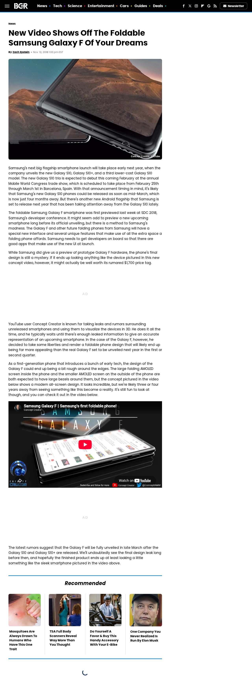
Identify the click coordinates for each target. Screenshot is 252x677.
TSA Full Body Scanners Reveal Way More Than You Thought (63, 638)
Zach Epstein (21, 52)
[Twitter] (190, 5)
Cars (124, 6)
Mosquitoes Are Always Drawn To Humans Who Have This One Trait (23, 640)
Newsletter (236, 6)
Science (75, 6)
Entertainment (101, 6)
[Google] (208, 5)
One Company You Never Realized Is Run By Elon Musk (145, 636)
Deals (158, 6)
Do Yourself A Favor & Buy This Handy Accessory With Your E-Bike (104, 638)
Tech (57, 6)
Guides (140, 6)
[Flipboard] (202, 5)
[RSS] (215, 5)
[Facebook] (183, 5)
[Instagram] (196, 5)
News (42, 6)
